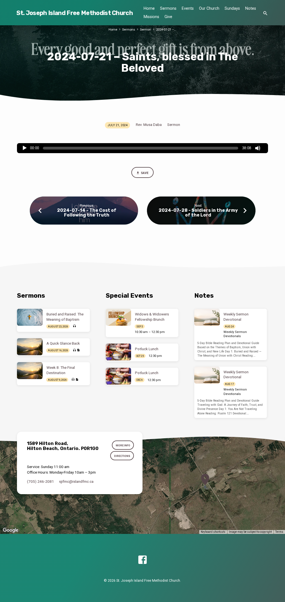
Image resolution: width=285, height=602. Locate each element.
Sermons (168, 8)
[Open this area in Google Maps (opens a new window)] (10, 530)
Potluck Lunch (146, 349)
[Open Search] (265, 13)
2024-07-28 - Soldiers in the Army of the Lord (198, 213)
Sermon (145, 29)
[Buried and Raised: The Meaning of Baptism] (29, 317)
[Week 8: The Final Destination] (29, 370)
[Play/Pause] (25, 148)
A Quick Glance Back (63, 343)
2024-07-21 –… (166, 29)
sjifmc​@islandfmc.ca (76, 481)
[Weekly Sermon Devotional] (207, 317)
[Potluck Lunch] (118, 352)
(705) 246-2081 (40, 481)
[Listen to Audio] (74, 326)
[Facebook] (142, 560)
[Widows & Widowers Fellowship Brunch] (118, 317)
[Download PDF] (78, 350)
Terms (279, 531)
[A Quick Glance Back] (29, 346)
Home (149, 8)
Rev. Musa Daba (149, 124)
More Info (123, 445)
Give (168, 16)
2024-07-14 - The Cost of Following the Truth (86, 213)
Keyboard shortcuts (213, 531)
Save (144, 173)
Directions (122, 455)
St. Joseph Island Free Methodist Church (74, 12)
